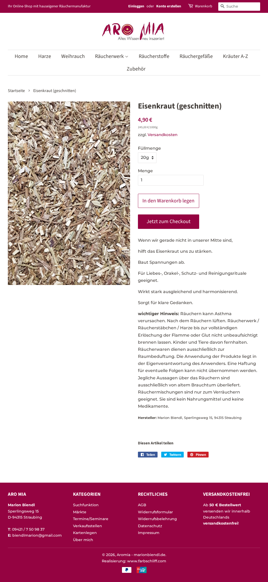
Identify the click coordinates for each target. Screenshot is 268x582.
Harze (44, 56)
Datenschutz (150, 526)
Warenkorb (203, 6)
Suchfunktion (86, 505)
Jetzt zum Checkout (169, 221)
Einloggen (136, 6)
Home (21, 56)
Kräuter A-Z (235, 56)
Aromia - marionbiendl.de (141, 555)
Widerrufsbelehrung (157, 519)
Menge (145, 170)
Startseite (16, 91)
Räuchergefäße (196, 56)
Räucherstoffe (154, 56)
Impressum (148, 533)
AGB (142, 505)
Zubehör (136, 69)
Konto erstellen (168, 6)
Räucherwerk (110, 56)
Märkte (79, 512)
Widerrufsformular (155, 512)
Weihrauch (73, 56)
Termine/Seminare (90, 519)
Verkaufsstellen (87, 526)
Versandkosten (162, 134)
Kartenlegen (85, 533)
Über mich (83, 540)
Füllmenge (149, 148)
